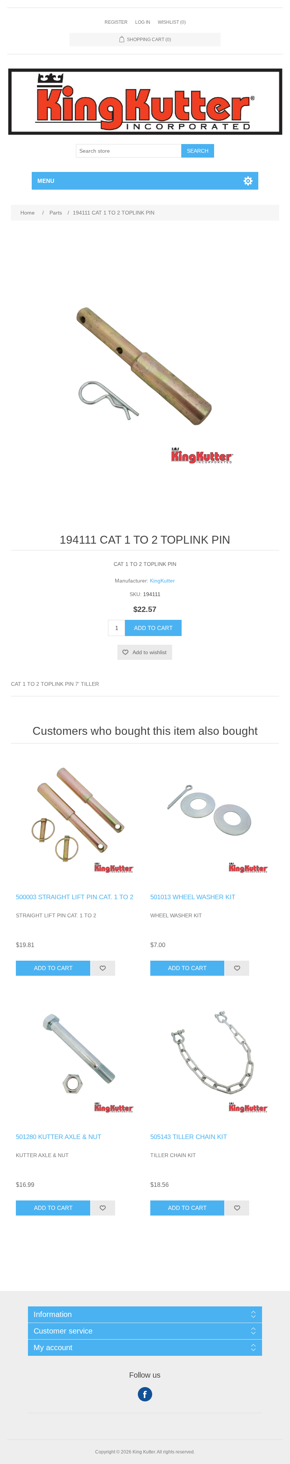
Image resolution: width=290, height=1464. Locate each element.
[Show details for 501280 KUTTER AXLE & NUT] (77, 1060)
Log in (142, 22)
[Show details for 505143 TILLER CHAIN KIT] (212, 1060)
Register (116, 22)
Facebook (145, 1394)
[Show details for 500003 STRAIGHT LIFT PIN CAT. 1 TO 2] (77, 820)
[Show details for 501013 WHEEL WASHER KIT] (212, 820)
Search (197, 151)
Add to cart (153, 628)
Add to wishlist (150, 652)
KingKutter (162, 581)
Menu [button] (45, 181)
